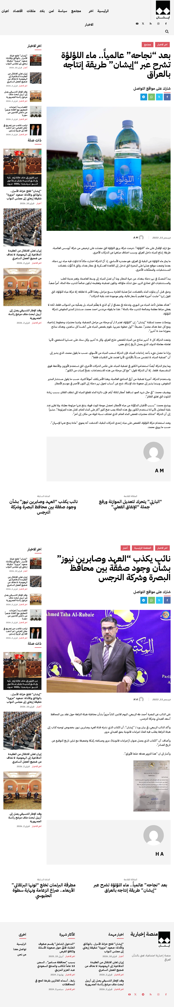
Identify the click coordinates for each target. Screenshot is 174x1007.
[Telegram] (143, 97)
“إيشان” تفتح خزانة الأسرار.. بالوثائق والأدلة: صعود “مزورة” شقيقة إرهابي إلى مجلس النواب (16, 59)
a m (135, 237)
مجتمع (147, 44)
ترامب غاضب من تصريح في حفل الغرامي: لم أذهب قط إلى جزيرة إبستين (15, 128)
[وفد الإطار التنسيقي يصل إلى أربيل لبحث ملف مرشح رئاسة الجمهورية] (35, 96)
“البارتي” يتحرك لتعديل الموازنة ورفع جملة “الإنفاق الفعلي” (130, 504)
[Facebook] (166, 24)
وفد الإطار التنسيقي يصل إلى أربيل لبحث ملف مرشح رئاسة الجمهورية (15, 94)
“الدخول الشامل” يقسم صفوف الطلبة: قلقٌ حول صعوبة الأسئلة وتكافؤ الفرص (56, 948)
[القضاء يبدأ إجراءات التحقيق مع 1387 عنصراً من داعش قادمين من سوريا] (35, 111)
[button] (167, 31)
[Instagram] (158, 24)
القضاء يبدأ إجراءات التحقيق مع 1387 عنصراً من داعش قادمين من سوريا (16, 111)
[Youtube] (137, 24)
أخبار (25, 67)
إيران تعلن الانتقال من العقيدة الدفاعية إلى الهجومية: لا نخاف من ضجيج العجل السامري (17, 77)
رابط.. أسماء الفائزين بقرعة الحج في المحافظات (55, 982)
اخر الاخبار (23, 85)
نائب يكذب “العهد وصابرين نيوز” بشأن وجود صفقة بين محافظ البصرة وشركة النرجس (43, 507)
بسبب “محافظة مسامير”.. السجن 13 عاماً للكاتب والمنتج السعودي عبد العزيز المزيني (56, 966)
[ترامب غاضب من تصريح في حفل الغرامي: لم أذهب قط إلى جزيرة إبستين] (35, 129)
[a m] (142, 237)
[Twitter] (143, 24)
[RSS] (151, 24)
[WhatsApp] (151, 97)
